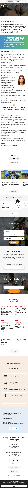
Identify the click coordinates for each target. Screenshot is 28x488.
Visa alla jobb (14, 428)
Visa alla (14, 213)
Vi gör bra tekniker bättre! (17, 463)
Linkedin (13, 460)
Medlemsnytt (14, 191)
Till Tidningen (14, 351)
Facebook (9, 460)
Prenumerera (14, 471)
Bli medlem (8, 463)
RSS (17, 460)
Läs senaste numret (14, 467)
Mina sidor (17, 5)
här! (14, 117)
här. (16, 130)
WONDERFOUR (17, 475)
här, (21, 115)
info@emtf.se (14, 454)
